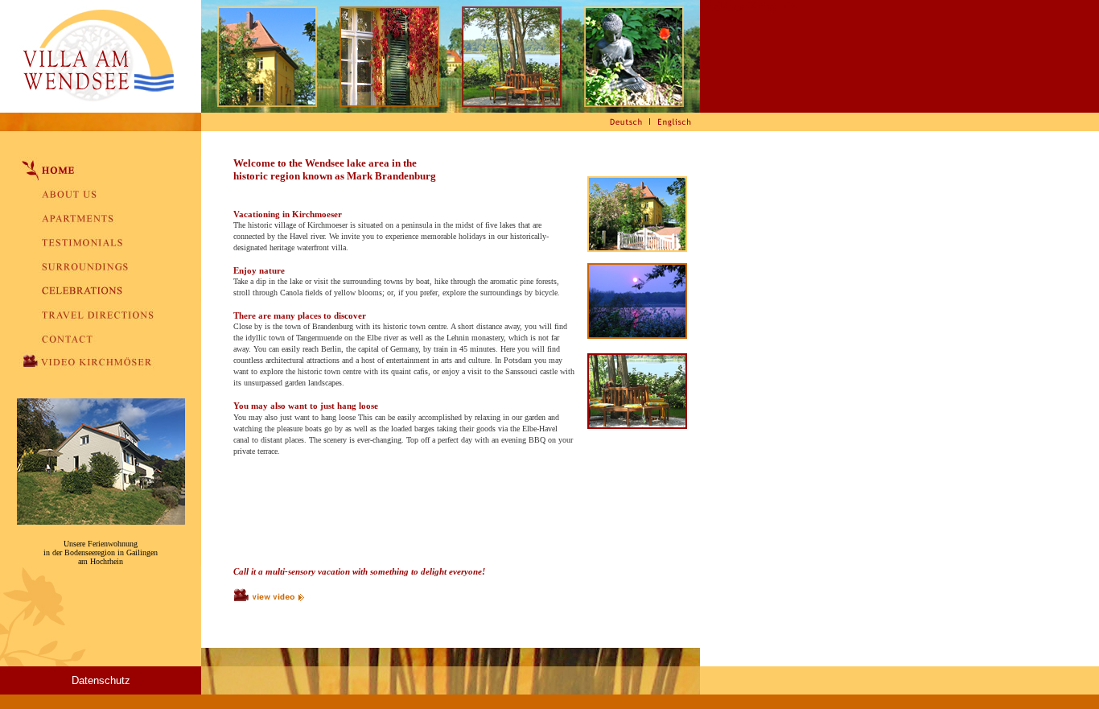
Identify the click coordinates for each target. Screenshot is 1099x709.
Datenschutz (101, 680)
